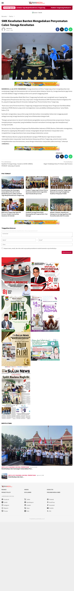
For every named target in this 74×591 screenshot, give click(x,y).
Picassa (6, 511)
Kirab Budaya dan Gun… (16, 477)
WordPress (52, 502)
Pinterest (51, 499)
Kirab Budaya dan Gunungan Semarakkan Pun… (17, 469)
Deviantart (52, 505)
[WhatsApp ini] (70, 29)
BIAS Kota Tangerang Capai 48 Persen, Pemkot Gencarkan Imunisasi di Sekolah (11, 214)
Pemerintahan (25, 467)
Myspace (6, 508)
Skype (27, 508)
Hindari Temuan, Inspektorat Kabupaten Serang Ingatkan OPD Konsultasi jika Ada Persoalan (60, 214)
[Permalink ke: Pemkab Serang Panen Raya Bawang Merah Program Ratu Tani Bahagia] (37, 205)
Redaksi (4, 489)
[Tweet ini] (62, 29)
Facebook (6, 499)
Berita (3, 467)
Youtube (51, 508)
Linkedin (28, 505)
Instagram (6, 505)
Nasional (18, 467)
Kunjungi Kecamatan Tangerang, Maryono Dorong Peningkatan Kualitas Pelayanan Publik (60, 191)
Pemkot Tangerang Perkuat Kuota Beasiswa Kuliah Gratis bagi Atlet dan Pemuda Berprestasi (37, 191)
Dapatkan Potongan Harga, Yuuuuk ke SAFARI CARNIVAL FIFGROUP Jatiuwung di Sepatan (17, 164)
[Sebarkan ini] (57, 29)
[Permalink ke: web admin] (3, 29)
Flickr (27, 511)
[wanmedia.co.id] (37, 2)
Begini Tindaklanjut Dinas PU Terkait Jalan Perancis (58, 163)
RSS (50, 511)
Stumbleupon (30, 502)
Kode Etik (50, 489)
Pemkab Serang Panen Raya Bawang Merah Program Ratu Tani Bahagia (37, 214)
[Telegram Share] (66, 29)
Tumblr (5, 502)
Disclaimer (27, 492)
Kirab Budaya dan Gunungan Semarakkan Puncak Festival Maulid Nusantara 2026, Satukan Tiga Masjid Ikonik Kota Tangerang (13, 192)
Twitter (28, 499)
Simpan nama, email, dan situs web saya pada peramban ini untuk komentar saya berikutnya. (30, 248)
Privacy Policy (6, 492)
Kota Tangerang (10, 467)
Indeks (26, 489)
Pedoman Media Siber (53, 492)
